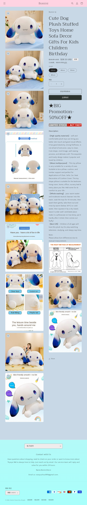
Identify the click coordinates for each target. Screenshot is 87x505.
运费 (65, 62)
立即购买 (65, 97)
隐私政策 (36, 500)
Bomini (12, 500)
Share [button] (53, 359)
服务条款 (43, 500)
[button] (4, 3)
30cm (53, 70)
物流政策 (51, 500)
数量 (50, 79)
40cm (63, 70)
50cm (72, 70)
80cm (53, 75)
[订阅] (60, 446)
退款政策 (29, 500)
